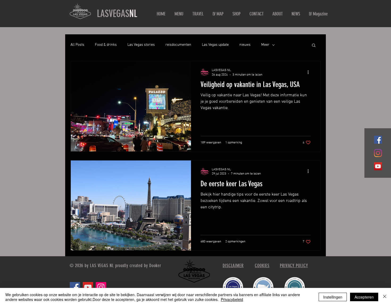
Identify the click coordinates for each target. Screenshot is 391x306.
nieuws (245, 45)
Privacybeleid (232, 299)
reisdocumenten (178, 45)
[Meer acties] (310, 72)
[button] (313, 45)
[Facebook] (378, 140)
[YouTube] (378, 166)
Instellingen (332, 297)
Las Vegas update (215, 45)
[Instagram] (378, 153)
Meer (265, 45)
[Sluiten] (384, 297)
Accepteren (364, 297)
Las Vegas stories (141, 45)
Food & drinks (106, 45)
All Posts (77, 45)
